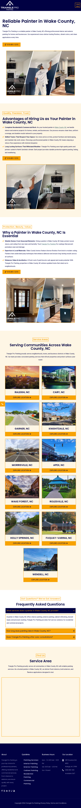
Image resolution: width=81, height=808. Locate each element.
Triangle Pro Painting (48, 244)
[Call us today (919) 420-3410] (2, 404)
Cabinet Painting (31, 770)
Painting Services (31, 760)
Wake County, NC (60, 127)
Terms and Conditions (58, 803)
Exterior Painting (31, 767)
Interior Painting (31, 763)
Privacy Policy (45, 803)
